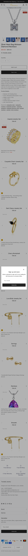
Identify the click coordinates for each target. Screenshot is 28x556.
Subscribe (14, 285)
